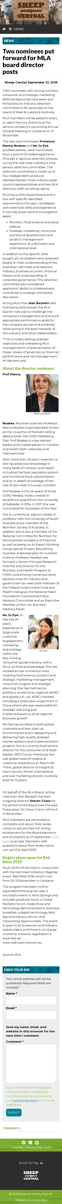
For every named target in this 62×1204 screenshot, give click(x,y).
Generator (39, 1200)
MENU (18, 29)
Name (11, 993)
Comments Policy (25, 1100)
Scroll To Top (29, 1163)
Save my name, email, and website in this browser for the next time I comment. (30, 1031)
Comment (15, 1041)
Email (11, 1008)
